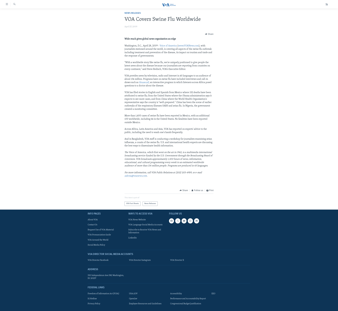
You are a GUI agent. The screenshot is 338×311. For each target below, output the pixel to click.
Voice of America (168, 46)
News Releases (133, 13)
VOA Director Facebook (98, 260)
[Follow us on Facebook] (171, 220)
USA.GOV (133, 294)
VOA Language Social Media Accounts (145, 225)
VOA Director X (177, 260)
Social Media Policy (96, 245)
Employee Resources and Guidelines (145, 304)
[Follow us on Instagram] (190, 220)
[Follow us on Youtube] (184, 220)
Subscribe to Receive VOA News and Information (144, 231)
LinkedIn (132, 238)
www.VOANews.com (188, 46)
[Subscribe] (196, 220)
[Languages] (326, 5)
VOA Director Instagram (140, 260)
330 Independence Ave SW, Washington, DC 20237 (106, 277)
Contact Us (92, 225)
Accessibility (176, 294)
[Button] (209, 34)
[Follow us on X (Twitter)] (177, 220)
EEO (213, 294)
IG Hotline (92, 299)
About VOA (93, 220)
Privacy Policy (94, 304)
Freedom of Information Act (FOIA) (103, 294)
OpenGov (133, 299)
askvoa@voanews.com (136, 176)
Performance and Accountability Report (188, 299)
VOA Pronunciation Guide (99, 235)
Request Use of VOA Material (101, 230)
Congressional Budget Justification (185, 304)
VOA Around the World (98, 240)
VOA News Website (137, 220)
